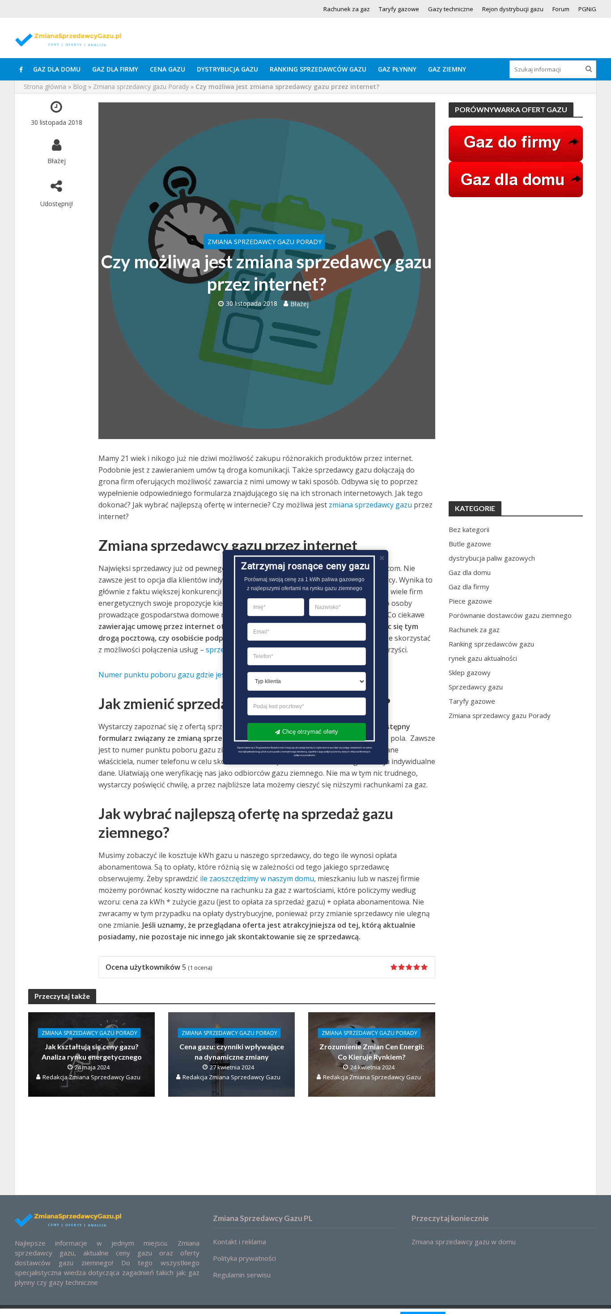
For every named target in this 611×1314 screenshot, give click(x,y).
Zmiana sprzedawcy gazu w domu (464, 1241)
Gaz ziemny (447, 69)
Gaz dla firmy (115, 69)
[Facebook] (21, 69)
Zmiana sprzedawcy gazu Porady (141, 86)
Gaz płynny (397, 69)
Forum (560, 9)
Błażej (56, 160)
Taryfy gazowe (399, 9)
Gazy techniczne (450, 9)
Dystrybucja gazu (227, 69)
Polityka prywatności (244, 1258)
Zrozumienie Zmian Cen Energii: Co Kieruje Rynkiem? (371, 1051)
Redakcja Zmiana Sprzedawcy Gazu (91, 1077)
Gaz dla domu (57, 69)
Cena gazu (167, 69)
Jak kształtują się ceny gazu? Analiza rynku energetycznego (92, 1051)
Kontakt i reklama (239, 1241)
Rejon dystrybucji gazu (512, 9)
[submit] (589, 68)
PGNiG (587, 9)
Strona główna (45, 86)
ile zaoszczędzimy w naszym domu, (258, 878)
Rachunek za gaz (346, 9)
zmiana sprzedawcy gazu (370, 505)
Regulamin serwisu (242, 1274)
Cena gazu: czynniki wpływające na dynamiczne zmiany (231, 1051)
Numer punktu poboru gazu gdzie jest (163, 675)
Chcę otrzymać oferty (310, 731)
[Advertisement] (516, 349)
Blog (79, 86)
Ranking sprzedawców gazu (318, 69)
